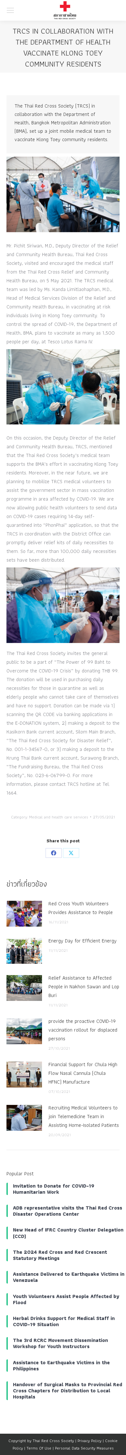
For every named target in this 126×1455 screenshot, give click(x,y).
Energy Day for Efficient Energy (82, 941)
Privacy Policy (89, 1440)
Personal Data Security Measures (84, 1448)
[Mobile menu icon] (10, 10)
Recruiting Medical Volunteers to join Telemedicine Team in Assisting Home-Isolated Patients (83, 1116)
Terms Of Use (38, 1448)
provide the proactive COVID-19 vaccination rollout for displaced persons (82, 1030)
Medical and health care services (58, 817)
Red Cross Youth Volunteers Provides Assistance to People (80, 907)
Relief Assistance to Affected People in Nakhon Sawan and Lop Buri (83, 986)
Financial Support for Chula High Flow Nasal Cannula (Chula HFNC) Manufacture (82, 1073)
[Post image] (24, 914)
